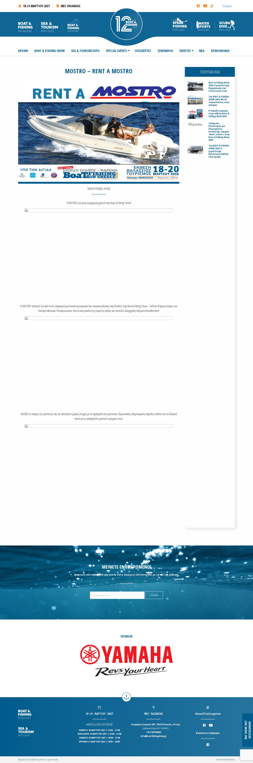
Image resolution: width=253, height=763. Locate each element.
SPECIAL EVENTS (116, 50)
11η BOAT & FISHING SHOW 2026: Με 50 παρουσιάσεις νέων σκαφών (219, 100)
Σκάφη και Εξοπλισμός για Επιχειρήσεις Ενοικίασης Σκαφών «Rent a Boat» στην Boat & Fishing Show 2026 (219, 131)
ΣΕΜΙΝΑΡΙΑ (165, 50)
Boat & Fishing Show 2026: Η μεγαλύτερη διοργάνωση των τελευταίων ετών (219, 86)
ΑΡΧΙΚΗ (23, 50)
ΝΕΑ (201, 50)
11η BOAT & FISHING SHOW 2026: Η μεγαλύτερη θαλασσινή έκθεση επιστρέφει (219, 151)
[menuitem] (24, 51)
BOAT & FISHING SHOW (49, 50)
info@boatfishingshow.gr (154, 736)
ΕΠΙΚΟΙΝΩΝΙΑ (220, 50)
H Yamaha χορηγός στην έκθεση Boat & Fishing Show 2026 (219, 113)
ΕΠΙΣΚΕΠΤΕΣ (143, 50)
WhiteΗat (231, 759)
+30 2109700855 (153, 732)
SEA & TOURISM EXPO (85, 50)
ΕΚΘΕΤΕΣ (185, 50)
